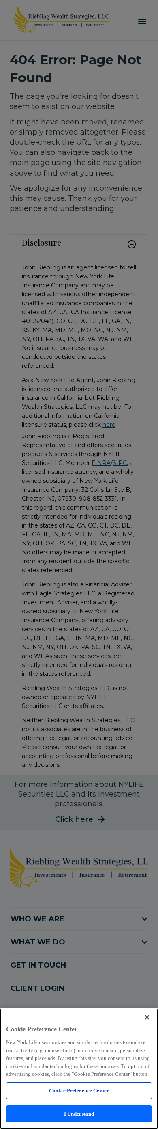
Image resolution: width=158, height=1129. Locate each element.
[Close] (147, 1017)
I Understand (79, 1114)
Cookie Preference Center (79, 1091)
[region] (79, 1068)
